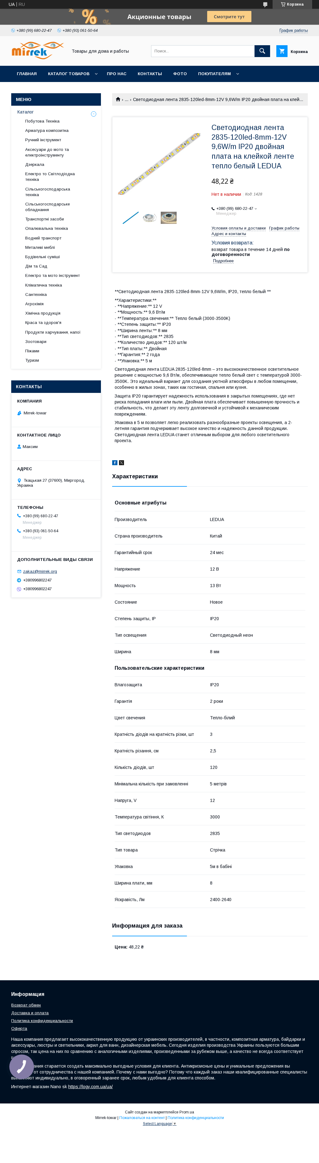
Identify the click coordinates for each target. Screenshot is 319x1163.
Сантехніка (36, 294)
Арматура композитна (47, 130)
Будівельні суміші (42, 256)
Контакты (150, 73)
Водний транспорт (43, 238)
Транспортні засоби (44, 219)
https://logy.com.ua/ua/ (90, 1086)
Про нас (116, 73)
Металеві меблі (40, 247)
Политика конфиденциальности (42, 1020)
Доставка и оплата (30, 1013)
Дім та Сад (36, 266)
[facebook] (114, 463)
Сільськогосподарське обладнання (47, 207)
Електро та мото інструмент (52, 275)
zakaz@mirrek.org (40, 571)
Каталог (25, 111)
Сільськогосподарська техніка (47, 192)
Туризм (32, 360)
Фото (180, 73)
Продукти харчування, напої (53, 332)
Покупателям (214, 73)
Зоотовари (35, 341)
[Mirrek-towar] (37, 57)
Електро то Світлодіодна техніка (50, 176)
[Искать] (262, 51)
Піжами (32, 351)
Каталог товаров (68, 73)
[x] (121, 463)
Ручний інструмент (43, 140)
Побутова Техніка (42, 121)
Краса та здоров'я (43, 322)
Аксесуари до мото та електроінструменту (47, 152)
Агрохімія (34, 304)
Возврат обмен (26, 1005)
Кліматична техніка (43, 285)
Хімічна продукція (42, 313)
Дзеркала (34, 164)
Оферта (19, 1028)
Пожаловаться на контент (142, 1118)
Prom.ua (186, 1112)
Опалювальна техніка (46, 228)
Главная (27, 73)
